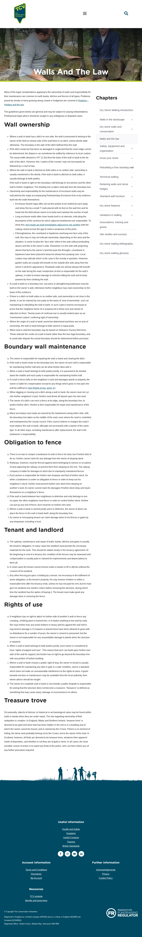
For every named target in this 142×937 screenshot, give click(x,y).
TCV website (36, 896)
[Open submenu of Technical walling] (132, 176)
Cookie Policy (106, 878)
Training (71, 842)
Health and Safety (71, 829)
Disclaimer (36, 874)
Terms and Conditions (36, 870)
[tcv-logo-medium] (20, 3)
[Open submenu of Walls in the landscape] (132, 119)
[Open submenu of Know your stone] (132, 158)
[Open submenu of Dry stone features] (132, 205)
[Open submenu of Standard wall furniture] (132, 196)
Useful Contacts (71, 837)
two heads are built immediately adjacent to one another (53, 225)
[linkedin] (81, 854)
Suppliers (71, 833)
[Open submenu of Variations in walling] (132, 215)
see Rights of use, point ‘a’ (42, 388)
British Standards (71, 846)
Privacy (105, 874)
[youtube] (74, 854)
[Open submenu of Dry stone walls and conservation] (132, 128)
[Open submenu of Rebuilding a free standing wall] (132, 167)
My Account (36, 878)
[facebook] (60, 854)
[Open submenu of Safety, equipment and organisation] (132, 148)
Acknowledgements (106, 870)
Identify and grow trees (36, 900)
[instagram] (67, 854)
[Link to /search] (126, 13)
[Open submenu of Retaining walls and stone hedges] (132, 186)
